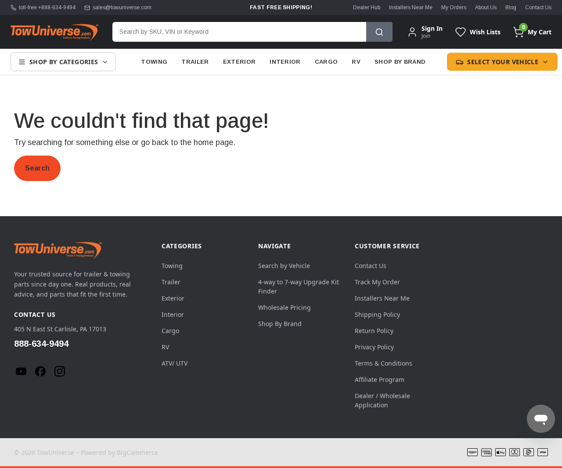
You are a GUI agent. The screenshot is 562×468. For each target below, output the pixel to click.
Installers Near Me (410, 7)
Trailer (195, 61)
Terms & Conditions (383, 363)
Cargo (326, 61)
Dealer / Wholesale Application (382, 400)
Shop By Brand (400, 61)
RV (356, 61)
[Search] (379, 32)
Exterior (239, 61)
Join (426, 36)
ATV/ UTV (174, 363)
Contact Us (538, 7)
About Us (486, 7)
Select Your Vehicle (502, 62)
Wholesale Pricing (284, 307)
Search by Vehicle (284, 265)
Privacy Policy (374, 347)
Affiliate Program (379, 379)
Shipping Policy (377, 314)
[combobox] (239, 32)
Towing (154, 61)
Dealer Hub (366, 7)
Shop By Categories (63, 62)
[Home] (54, 32)
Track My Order (377, 282)
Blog (510, 7)
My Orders (453, 7)
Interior (285, 61)
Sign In (432, 29)
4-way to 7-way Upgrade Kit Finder (298, 286)
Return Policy (374, 331)
